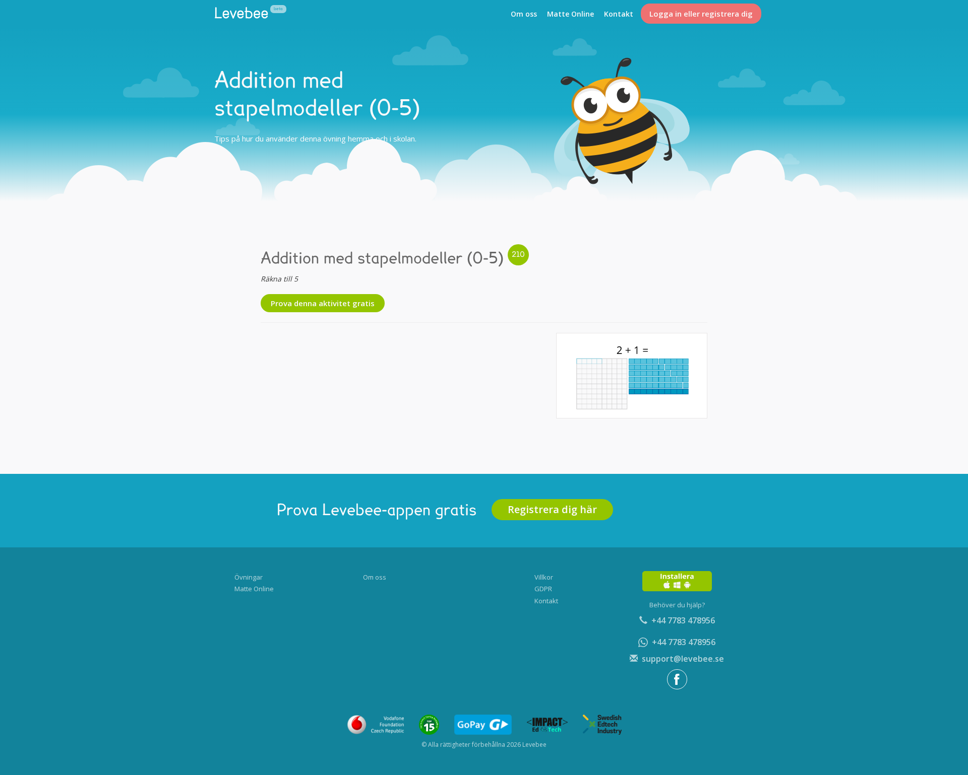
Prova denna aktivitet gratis (323, 303)
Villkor (543, 577)
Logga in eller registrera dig (701, 14)
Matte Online (570, 14)
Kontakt (618, 14)
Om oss (524, 14)
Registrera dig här (552, 509)
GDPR (543, 588)
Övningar (248, 577)
